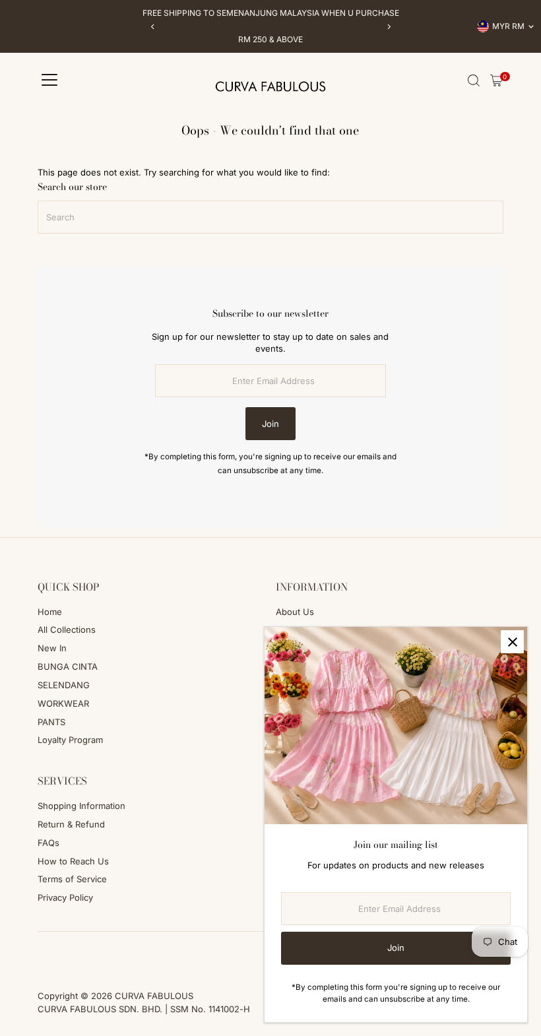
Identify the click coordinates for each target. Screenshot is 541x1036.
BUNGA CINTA (68, 666)
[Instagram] (60, 959)
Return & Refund (71, 824)
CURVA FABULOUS (154, 995)
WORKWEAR (63, 703)
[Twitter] (95, 959)
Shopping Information (81, 805)
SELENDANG (64, 685)
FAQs (48, 842)
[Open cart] (496, 80)
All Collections (67, 629)
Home (50, 611)
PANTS (51, 722)
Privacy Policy (65, 897)
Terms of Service (72, 879)
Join (270, 423)
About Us (295, 611)
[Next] (388, 27)
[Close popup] (512, 641)
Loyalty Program (70, 739)
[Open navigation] (49, 80)
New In (52, 648)
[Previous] (153, 27)
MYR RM (508, 26)
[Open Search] (474, 80)
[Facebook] (43, 959)
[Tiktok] (77, 959)
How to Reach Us (73, 861)
